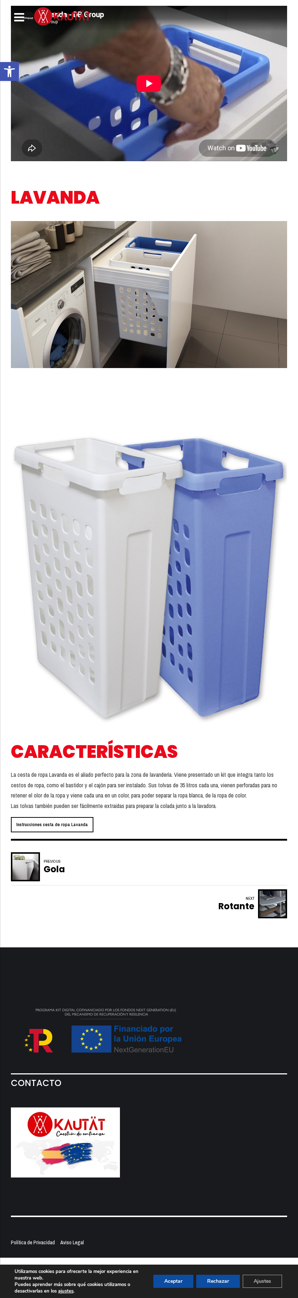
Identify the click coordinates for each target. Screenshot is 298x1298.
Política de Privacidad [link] (33, 1242)
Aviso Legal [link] (72, 1242)
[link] (9, 71)
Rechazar (218, 1281)
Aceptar (173, 1281)
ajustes (65, 1291)
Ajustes (262, 1281)
